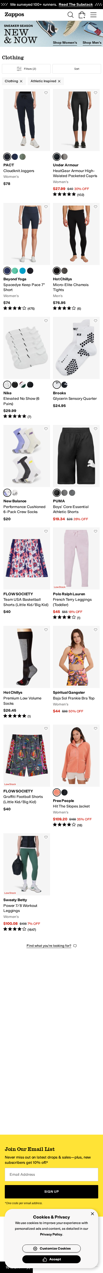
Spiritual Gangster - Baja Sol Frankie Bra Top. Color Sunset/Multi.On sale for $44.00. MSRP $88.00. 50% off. (76, 672)
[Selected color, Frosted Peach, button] (57, 792)
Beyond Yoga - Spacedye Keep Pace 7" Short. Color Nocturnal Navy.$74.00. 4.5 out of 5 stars (26, 257)
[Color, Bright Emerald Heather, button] (15, 271)
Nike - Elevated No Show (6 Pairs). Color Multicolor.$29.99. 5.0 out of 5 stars (26, 368)
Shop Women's (65, 42)
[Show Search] (70, 15)
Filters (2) (30, 68)
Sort (77, 68)
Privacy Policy (51, 1234)
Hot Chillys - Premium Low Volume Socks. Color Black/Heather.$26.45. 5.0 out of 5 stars (26, 672)
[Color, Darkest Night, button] (30, 271)
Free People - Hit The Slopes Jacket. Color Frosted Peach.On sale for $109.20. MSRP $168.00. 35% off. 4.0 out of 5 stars (76, 776)
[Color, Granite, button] (64, 271)
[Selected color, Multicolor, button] (7, 385)
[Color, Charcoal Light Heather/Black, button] (64, 157)
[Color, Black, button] (64, 385)
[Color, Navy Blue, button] (15, 157)
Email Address (22, 1174)
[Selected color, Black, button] (7, 157)
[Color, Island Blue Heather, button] (22, 271)
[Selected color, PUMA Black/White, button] (57, 493)
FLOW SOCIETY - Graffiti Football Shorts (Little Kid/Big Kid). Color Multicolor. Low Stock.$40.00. (26, 776)
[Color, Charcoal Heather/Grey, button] (64, 493)
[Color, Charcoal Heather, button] (72, 493)
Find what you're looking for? (49, 946)
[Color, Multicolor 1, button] (15, 385)
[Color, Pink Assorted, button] (15, 493)
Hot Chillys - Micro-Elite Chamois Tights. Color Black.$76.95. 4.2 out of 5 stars (76, 257)
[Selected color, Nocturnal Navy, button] (7, 271)
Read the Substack (76, 4)
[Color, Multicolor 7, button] (30, 385)
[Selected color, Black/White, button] (57, 157)
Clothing (11, 81)
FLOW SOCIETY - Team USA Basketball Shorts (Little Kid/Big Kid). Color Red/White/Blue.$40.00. (26, 573)
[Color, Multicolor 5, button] (22, 385)
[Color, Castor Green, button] (22, 157)
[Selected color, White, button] (57, 385)
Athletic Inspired (43, 81)
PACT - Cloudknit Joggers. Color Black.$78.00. (26, 143)
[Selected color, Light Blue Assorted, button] (7, 493)
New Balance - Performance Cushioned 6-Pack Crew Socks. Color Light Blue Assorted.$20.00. (26, 473)
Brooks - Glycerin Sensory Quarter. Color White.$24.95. (76, 368)
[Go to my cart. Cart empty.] (82, 15)
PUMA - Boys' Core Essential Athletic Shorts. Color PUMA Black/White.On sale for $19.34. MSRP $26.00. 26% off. (76, 473)
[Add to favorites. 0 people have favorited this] (46, 93)
